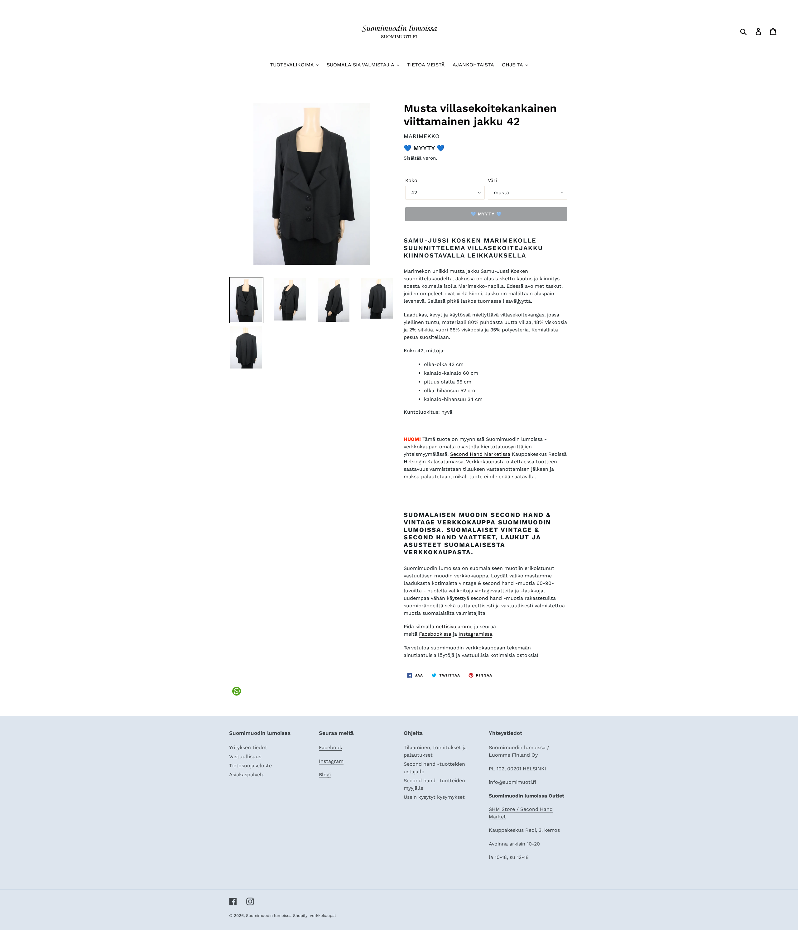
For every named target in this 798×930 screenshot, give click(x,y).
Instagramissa (475, 634)
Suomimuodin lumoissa (268, 915)
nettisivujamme (454, 626)
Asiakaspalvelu (247, 775)
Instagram (331, 761)
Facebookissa (435, 634)
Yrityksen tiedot (248, 747)
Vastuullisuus (245, 756)
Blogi (325, 775)
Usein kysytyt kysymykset (434, 797)
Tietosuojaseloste (250, 766)
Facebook (330, 747)
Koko (411, 180)
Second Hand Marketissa (480, 454)
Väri (492, 180)
